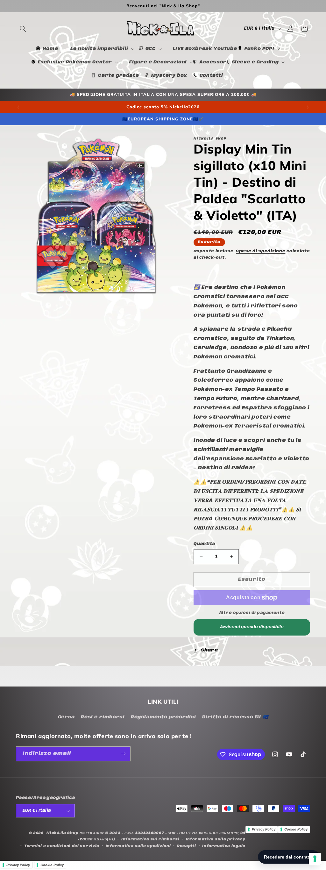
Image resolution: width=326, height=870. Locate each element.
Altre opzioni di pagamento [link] (252, 613)
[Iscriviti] (123, 753)
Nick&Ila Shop (62, 833)
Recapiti (186, 846)
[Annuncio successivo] (308, 107)
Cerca (66, 717)
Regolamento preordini (163, 717)
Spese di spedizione (260, 251)
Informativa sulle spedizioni (138, 846)
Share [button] (209, 650)
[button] (23, 29)
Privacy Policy (263, 829)
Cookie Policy (296, 829)
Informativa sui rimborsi (150, 839)
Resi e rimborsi (102, 717)
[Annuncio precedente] (18, 107)
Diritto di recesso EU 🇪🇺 (235, 717)
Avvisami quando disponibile (252, 627)
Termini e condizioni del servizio (61, 846)
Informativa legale (223, 846)
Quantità (204, 544)
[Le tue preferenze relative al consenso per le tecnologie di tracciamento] (315, 859)
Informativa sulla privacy (216, 839)
